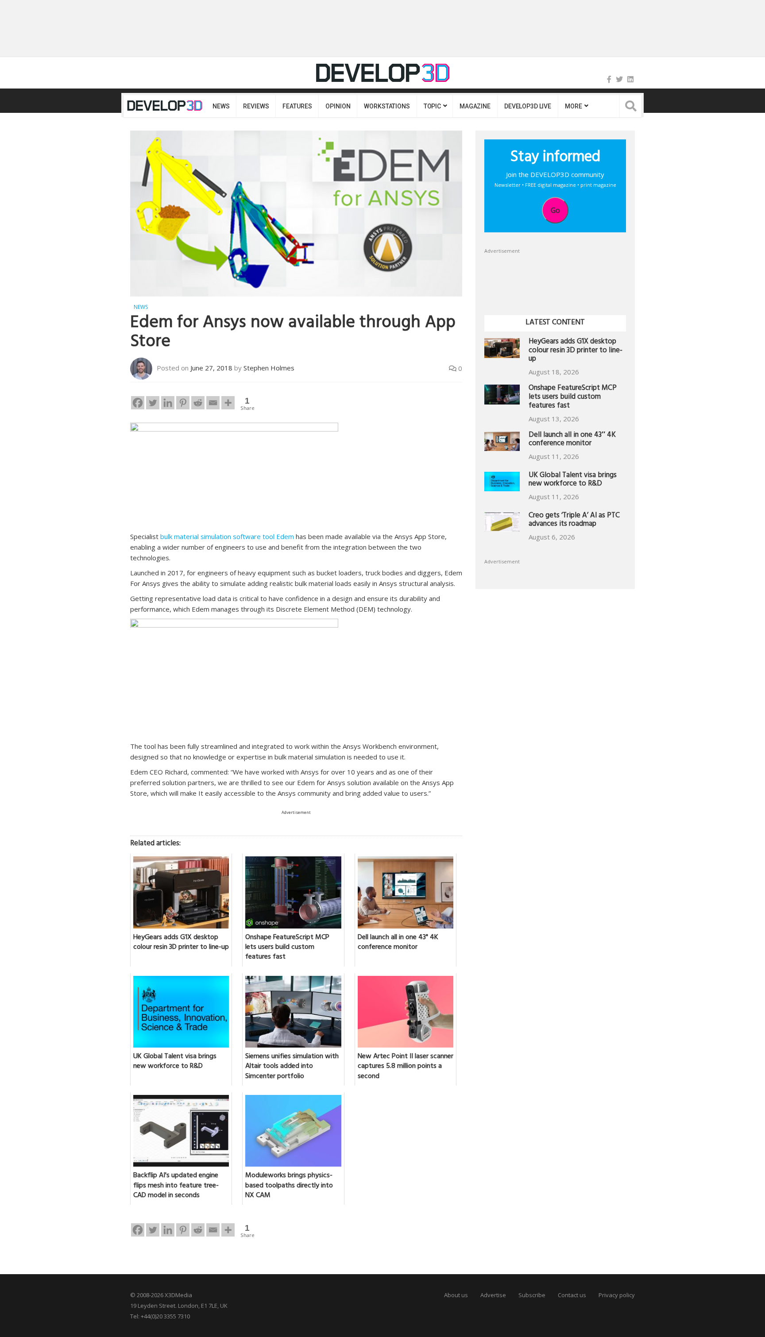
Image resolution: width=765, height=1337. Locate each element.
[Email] (213, 402)
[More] (228, 402)
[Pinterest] (182, 402)
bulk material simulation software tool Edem (227, 536)
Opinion (337, 106)
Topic (432, 106)
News (220, 106)
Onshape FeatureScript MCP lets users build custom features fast (573, 397)
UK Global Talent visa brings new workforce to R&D (573, 480)
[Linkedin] (167, 402)
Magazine (475, 106)
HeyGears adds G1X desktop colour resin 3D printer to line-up (575, 351)
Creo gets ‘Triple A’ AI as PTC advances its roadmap (574, 520)
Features (297, 106)
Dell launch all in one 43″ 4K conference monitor (572, 440)
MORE (573, 106)
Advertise (493, 1295)
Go (555, 210)
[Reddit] (198, 402)
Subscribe (531, 1295)
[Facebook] (609, 79)
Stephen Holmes (268, 367)
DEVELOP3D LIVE (527, 106)
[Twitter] (619, 79)
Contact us (572, 1295)
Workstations (387, 106)
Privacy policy (617, 1295)
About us (456, 1295)
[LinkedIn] (630, 79)
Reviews (256, 106)
